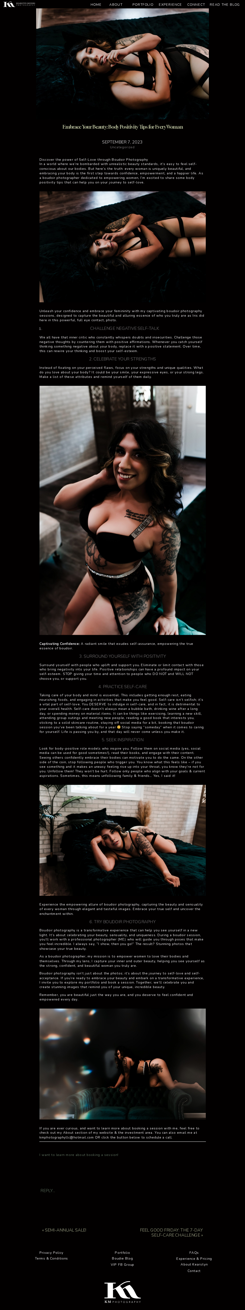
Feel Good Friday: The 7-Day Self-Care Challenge (171, 1232)
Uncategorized (122, 147)
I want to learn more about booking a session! (78, 1154)
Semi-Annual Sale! (65, 1230)
